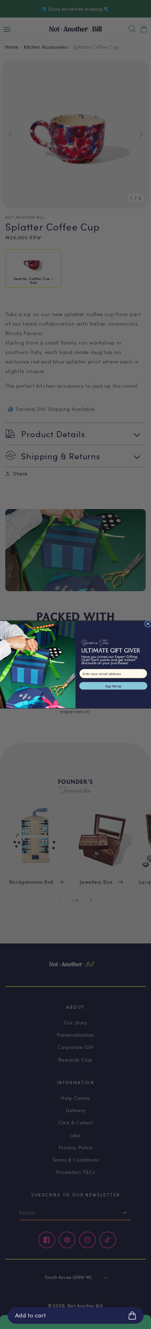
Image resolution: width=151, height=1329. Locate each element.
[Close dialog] (148, 624)
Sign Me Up (113, 686)
